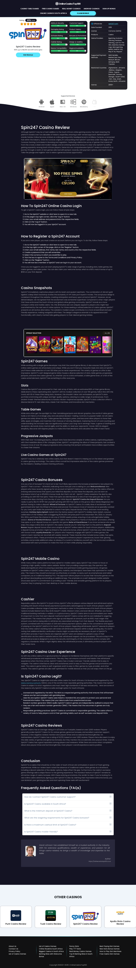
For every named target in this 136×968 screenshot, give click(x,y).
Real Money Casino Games (80, 951)
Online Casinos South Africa (53, 13)
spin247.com (113, 24)
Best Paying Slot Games (109, 946)
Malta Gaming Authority (31, 683)
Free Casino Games (50, 8)
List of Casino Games (17, 954)
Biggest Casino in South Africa (51, 951)
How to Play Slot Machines (110, 951)
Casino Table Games (30, 8)
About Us (12, 946)
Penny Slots (74, 946)
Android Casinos (91, 8)
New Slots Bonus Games (110, 949)
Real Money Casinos (71, 8)
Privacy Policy (14, 951)
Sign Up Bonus (109, 8)
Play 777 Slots (75, 949)
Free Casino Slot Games (110, 954)
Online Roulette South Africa (50, 949)
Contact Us (13, 949)
